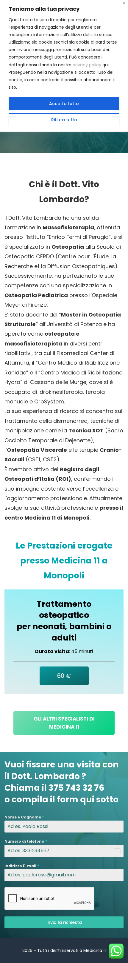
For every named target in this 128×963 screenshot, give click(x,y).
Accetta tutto (64, 104)
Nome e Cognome (24, 817)
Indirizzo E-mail (21, 865)
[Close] (124, 2)
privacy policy (87, 65)
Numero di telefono (25, 841)
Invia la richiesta (64, 922)
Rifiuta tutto (64, 120)
